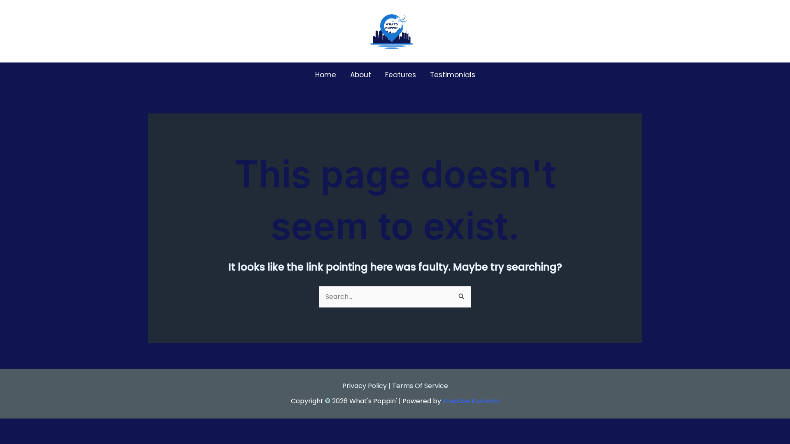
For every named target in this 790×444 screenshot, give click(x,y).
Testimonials (452, 75)
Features (400, 75)
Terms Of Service (420, 386)
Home (325, 75)
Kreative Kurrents (471, 401)
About (360, 75)
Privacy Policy (364, 386)
